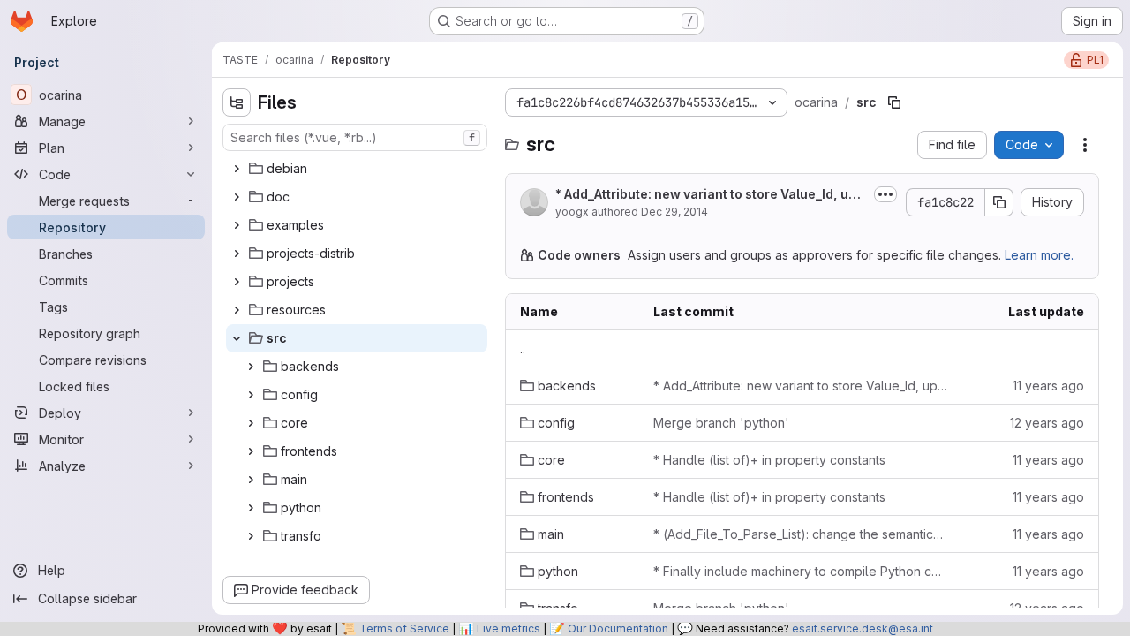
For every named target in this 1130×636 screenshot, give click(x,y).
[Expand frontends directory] (250, 451)
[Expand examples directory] (236, 225)
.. (522, 348)
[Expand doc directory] (236, 197)
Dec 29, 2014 (674, 211)
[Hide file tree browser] (236, 102)
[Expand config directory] (250, 394)
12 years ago (1047, 422)
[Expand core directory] (250, 423)
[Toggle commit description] (885, 194)
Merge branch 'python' (721, 422)
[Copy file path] (894, 102)
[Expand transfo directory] (250, 536)
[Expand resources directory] (236, 310)
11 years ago (1048, 385)
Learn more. (1039, 254)
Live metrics (508, 628)
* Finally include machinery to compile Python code (800, 571)
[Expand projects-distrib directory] (236, 253)
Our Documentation (618, 628)
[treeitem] (356, 169)
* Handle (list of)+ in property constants (769, 459)
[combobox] (354, 137)
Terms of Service (404, 628)
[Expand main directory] (250, 479)
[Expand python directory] (250, 508)
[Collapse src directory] (236, 338)
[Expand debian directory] (236, 168)
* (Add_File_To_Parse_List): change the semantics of (800, 533)
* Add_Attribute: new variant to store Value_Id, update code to (709, 194)
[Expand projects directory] (236, 281)
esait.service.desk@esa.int (862, 628)
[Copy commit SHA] (999, 202)
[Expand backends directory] (250, 366)
